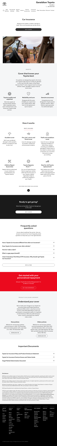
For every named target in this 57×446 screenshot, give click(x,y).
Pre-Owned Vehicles (12, 10)
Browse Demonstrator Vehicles (37, 417)
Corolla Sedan (4, 421)
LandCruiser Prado (12, 419)
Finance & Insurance (33, 10)
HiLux (18, 412)
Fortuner (11, 424)
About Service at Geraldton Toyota (45, 418)
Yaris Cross (11, 425)
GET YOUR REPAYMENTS (28, 287)
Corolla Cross (10, 428)
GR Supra (27, 417)
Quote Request (36, 425)
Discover (48, 10)
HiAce (18, 419)
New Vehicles (7, 10)
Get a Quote (28, 29)
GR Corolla (27, 416)
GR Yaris (26, 412)
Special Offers (17, 10)
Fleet (38, 10)
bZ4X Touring (11, 416)
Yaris (4, 413)
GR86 (26, 414)
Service (22, 10)
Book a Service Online (44, 413)
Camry (4, 418)
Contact (52, 10)
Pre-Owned (37, 408)
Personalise (42, 10)
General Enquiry (52, 415)
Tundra (18, 417)
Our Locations (52, 412)
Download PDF (15, 332)
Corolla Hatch (4, 416)
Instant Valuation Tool (36, 422)
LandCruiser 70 (20, 415)
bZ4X (10, 414)
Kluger (10, 430)
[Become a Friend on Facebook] (50, 420)
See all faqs (28, 265)
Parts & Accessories (27, 10)
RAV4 (10, 412)
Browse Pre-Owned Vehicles (37, 413)
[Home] (4, 10)
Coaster (18, 420)
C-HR (10, 422)
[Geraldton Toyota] (4, 4)
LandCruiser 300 (12, 432)
